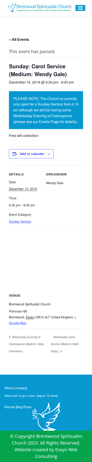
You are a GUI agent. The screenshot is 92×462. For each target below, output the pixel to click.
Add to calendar (32, 153)
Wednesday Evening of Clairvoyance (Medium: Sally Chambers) (26, 344)
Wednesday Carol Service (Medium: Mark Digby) (65, 344)
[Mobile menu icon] (80, 8)
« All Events (19, 39)
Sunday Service (20, 221)
